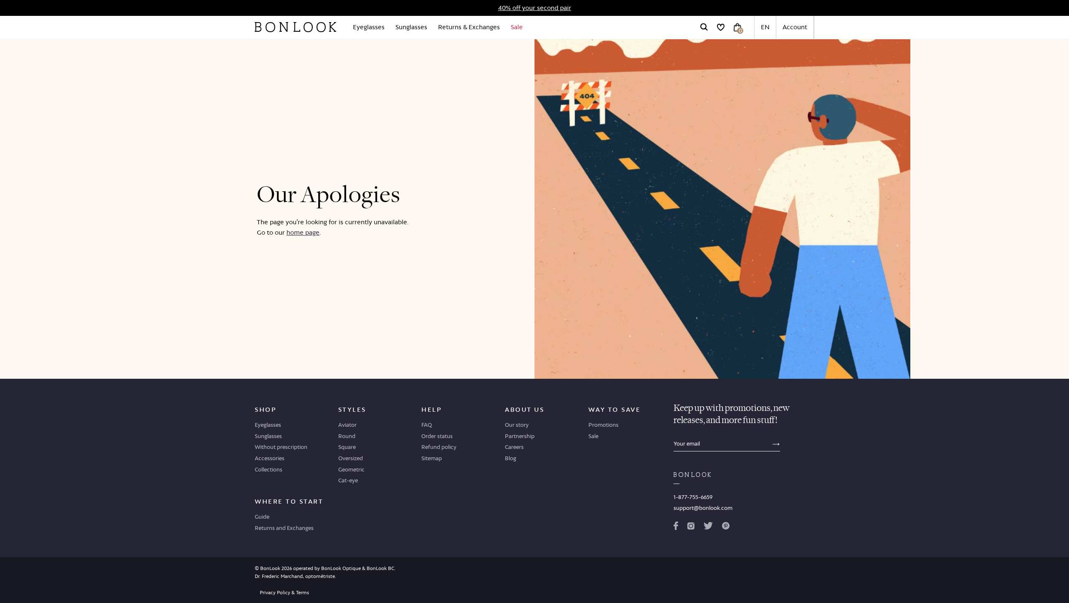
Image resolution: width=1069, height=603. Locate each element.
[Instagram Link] (691, 527)
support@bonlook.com (703, 507)
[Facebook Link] (676, 527)
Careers (514, 446)
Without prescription (281, 446)
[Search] (704, 27)
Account (795, 27)
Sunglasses (411, 27)
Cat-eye (348, 480)
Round (346, 436)
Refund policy (438, 446)
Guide (262, 516)
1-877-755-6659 (693, 497)
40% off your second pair (534, 8)
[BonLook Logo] (295, 27)
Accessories (269, 458)
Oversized (350, 458)
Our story (517, 424)
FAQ (426, 424)
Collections (268, 469)
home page (302, 232)
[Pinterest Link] (726, 527)
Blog (510, 458)
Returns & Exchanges (469, 27)
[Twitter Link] (708, 527)
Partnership (519, 436)
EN (765, 27)
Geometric (351, 469)
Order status (437, 436)
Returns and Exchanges (284, 527)
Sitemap (431, 458)
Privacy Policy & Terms (284, 592)
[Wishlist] (721, 27)
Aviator (347, 424)
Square (347, 446)
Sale (517, 27)
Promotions (603, 424)
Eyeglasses (369, 27)
